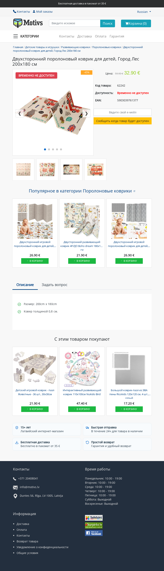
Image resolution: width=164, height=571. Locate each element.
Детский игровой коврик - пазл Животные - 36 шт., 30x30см (35, 392)
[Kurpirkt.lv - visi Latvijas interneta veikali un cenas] (94, 526)
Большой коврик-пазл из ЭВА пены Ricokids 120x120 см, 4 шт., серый (129, 393)
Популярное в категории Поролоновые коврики (80, 191)
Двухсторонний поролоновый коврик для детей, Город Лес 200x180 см (78, 48)
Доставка (84, 36)
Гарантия (117, 36)
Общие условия (27, 553)
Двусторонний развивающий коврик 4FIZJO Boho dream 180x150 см (81, 245)
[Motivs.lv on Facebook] (94, 533)
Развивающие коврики (75, 47)
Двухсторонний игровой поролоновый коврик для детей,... (35, 244)
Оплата (100, 36)
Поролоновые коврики (106, 47)
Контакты (23, 11)
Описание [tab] (25, 284)
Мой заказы (44, 11)
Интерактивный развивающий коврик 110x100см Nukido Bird (82, 392)
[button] (144, 12)
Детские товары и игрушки (42, 47)
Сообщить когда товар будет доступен (122, 121)
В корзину (36, 261)
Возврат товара (27, 541)
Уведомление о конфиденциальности (42, 547)
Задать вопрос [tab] (54, 284)
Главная (18, 47)
